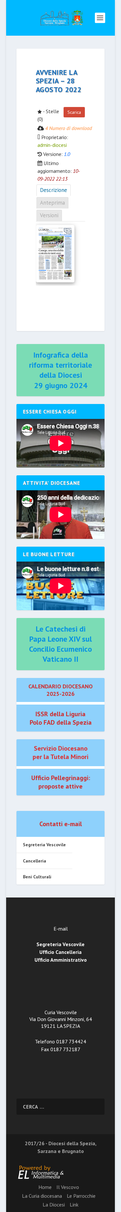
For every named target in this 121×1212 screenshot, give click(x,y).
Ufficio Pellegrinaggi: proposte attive (60, 782)
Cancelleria (34, 861)
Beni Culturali (37, 877)
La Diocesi (54, 1204)
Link (74, 1204)
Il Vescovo (67, 1187)
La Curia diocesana (42, 1196)
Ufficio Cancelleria (60, 952)
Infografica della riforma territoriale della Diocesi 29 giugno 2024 (60, 370)
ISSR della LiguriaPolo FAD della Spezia (61, 718)
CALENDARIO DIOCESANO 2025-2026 (60, 690)
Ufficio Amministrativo (61, 960)
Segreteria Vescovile (44, 845)
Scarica (74, 112)
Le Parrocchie (81, 1196)
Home (45, 1187)
